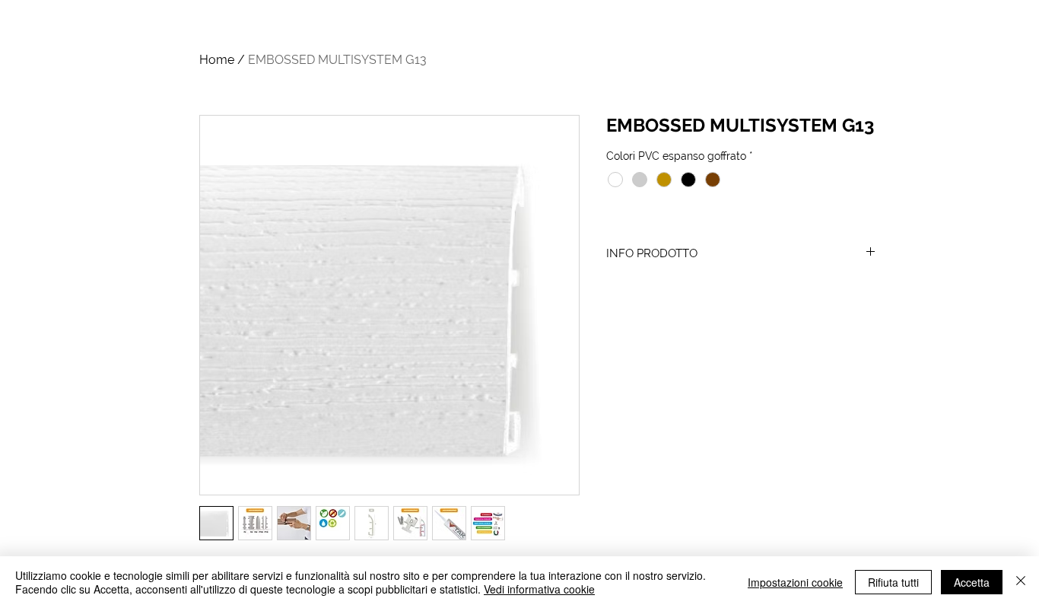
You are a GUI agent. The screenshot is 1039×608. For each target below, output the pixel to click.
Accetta (972, 582)
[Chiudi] (1021, 582)
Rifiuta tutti (893, 582)
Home (216, 60)
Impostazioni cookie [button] (795, 582)
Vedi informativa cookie (539, 589)
